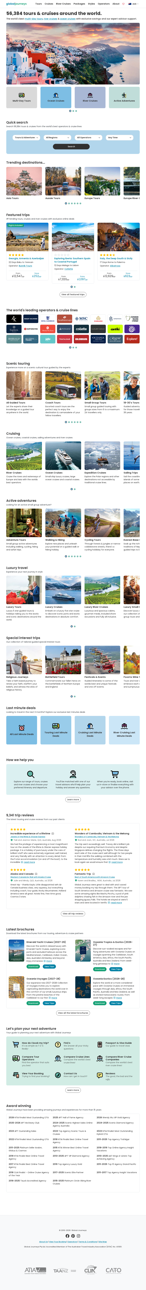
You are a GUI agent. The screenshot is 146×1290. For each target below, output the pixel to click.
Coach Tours (52, 402)
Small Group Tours (95, 402)
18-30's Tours (131, 402)
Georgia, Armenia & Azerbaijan (26, 258)
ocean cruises (68, 18)
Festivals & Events (95, 677)
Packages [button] (79, 3)
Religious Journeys (17, 677)
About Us (43, 1241)
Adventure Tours (16, 540)
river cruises (50, 18)
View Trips (49, 966)
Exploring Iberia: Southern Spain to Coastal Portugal (72, 260)
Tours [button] (38, 3)
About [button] (115, 3)
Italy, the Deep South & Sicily (116, 258)
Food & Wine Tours (135, 677)
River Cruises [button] (63, 3)
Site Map (103, 1241)
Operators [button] (104, 3)
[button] (70, 111)
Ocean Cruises (55, 100)
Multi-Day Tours (22, 100)
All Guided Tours (15, 402)
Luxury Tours (13, 607)
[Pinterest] (73, 1236)
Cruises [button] (49, 3)
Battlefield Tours (55, 677)
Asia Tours (12, 198)
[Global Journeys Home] (16, 4)
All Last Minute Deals (22, 734)
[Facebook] (67, 1236)
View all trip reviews (73, 913)
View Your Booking (57, 1241)
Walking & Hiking (55, 540)
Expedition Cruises (95, 472)
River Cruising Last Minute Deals (124, 734)
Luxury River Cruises (96, 607)
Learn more (73, 799)
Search (71, 146)
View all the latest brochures (73, 1013)
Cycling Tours (93, 540)
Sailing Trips (131, 472)
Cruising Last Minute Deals (90, 734)
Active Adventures (124, 100)
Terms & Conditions (88, 1241)
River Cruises (90, 100)
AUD (134, 4)
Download (33, 966)
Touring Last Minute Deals (55, 734)
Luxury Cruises (53, 607)
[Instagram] (78, 1236)
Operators (72, 1241)
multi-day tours (34, 18)
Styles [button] (91, 3)
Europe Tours (92, 198)
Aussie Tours (52, 198)
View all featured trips (73, 294)
